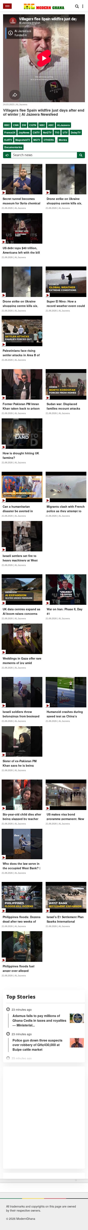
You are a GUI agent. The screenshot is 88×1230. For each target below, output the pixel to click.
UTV (65, 132)
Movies (63, 140)
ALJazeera (63, 125)
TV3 (57, 132)
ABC (51, 125)
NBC (42, 125)
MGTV (36, 140)
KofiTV (8, 140)
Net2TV (47, 132)
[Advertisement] (42, 1203)
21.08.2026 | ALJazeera (14, 208)
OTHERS (49, 140)
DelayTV (76, 132)
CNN (16, 125)
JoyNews (24, 132)
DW (24, 125)
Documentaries (13, 147)
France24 (9, 132)
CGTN (32, 125)
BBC (7, 125)
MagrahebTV (22, 140)
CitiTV (36, 132)
